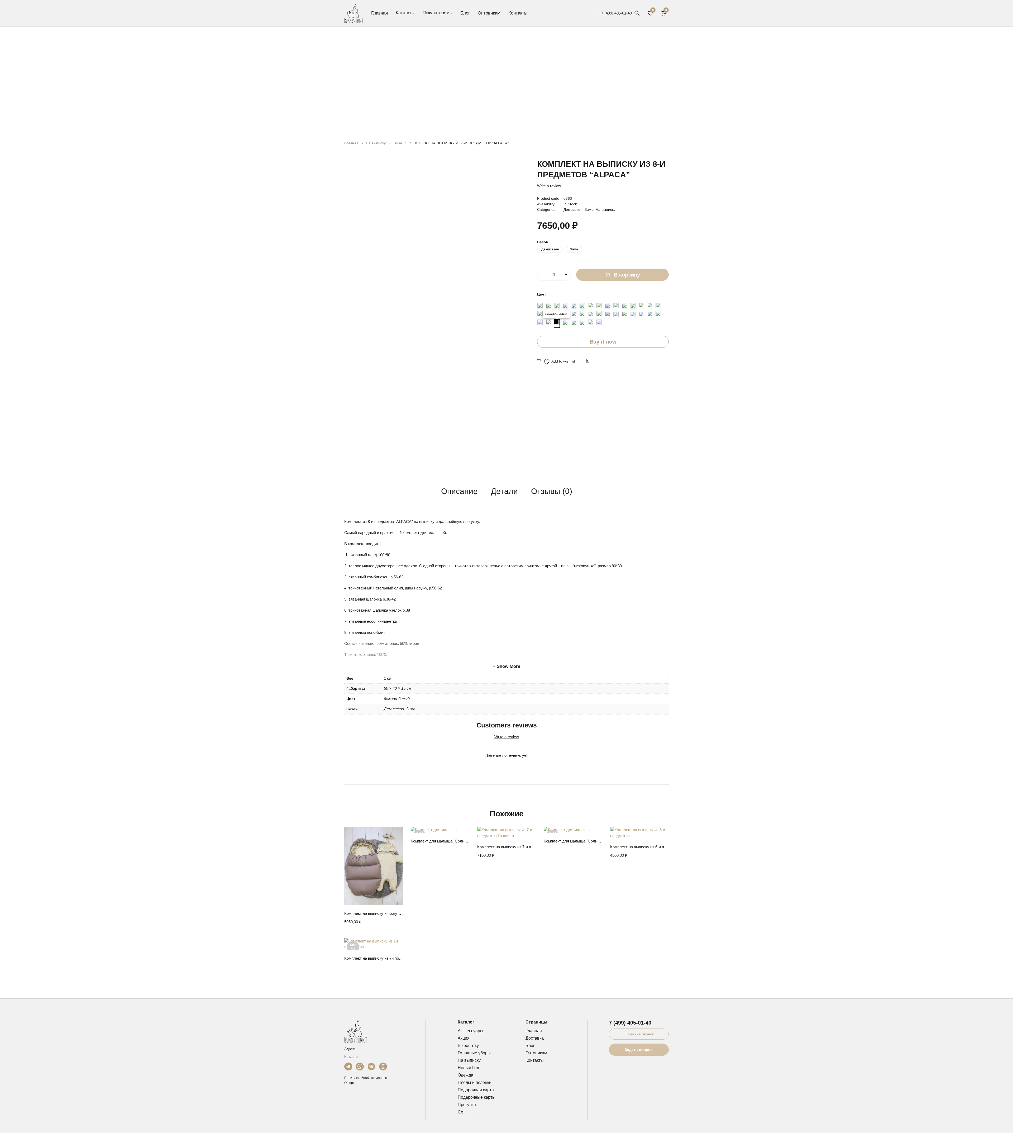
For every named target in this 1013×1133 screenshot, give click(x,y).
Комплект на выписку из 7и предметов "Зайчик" (373, 958)
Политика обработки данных (366, 1078)
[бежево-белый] (557, 323)
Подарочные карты (476, 1097)
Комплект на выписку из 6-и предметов (639, 847)
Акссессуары (470, 1031)
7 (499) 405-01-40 (630, 1023)
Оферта (350, 1083)
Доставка (534, 1038)
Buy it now (603, 342)
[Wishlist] (556, 361)
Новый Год (468, 1067)
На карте (351, 1057)
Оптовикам (536, 1053)
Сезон (542, 242)
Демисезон (572, 209)
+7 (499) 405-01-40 (615, 13)
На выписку (376, 143)
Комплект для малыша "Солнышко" (440, 841)
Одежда (465, 1075)
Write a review (549, 186)
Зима (397, 143)
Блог (530, 1045)
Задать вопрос (639, 1050)
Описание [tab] (459, 491)
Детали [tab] (504, 491)
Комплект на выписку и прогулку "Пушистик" (373, 913)
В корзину (627, 275)
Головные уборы (474, 1053)
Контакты (534, 1060)
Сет (461, 1112)
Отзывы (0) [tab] (551, 491)
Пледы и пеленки (474, 1082)
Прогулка (467, 1104)
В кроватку (468, 1045)
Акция (464, 1038)
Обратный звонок (639, 1034)
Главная (351, 143)
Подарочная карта (476, 1090)
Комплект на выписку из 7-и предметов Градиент (506, 847)
